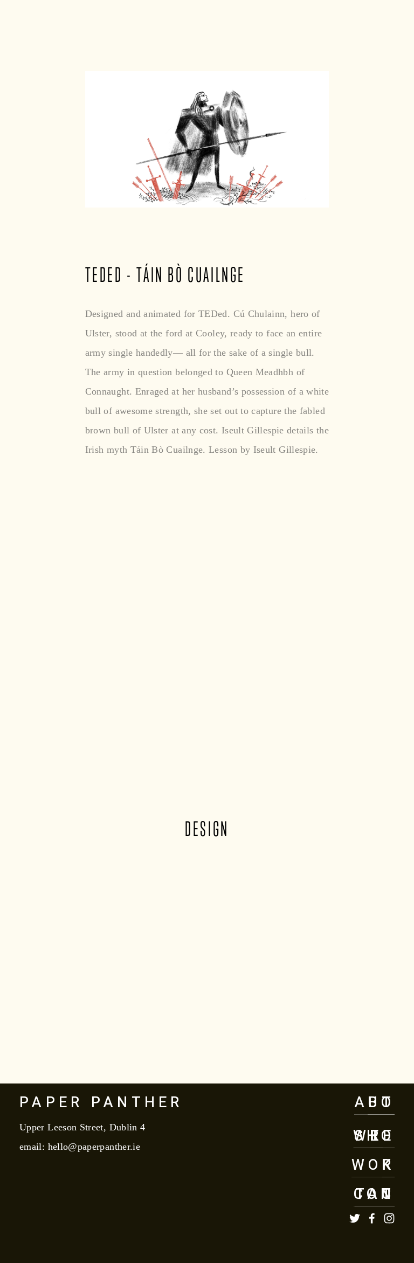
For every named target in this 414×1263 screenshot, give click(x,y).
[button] (66, 891)
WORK (373, 1165)
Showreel (106, 29)
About (179, 29)
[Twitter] (354, 1218)
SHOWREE (374, 1136)
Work (35, 29)
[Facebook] (372, 1218)
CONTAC (374, 1194)
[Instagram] (389, 1218)
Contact (358, 29)
